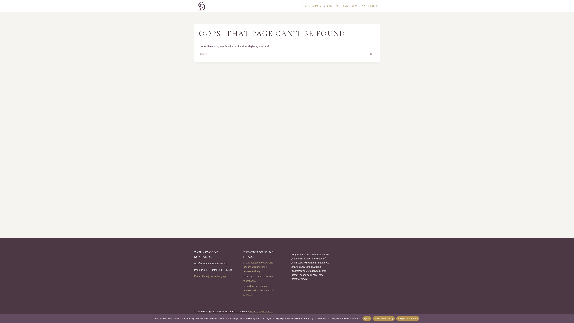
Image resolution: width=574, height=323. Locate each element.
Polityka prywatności (261, 311)
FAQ (363, 6)
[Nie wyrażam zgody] (570, 318)
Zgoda (367, 318)
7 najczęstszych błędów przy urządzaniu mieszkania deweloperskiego (258, 267)
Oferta (328, 6)
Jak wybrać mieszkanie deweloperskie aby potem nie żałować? (258, 290)
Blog (355, 6)
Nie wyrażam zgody (383, 318)
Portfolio (342, 6)
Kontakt (373, 6)
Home (306, 6)
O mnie (317, 6)
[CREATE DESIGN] (201, 6)
